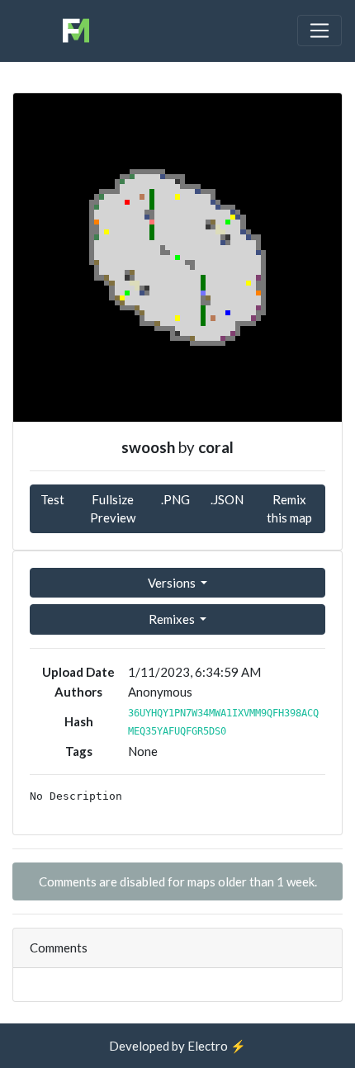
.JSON (227, 499)
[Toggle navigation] (319, 30)
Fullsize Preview (112, 509)
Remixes (173, 619)
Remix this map (289, 509)
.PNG (175, 499)
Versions (173, 582)
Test (52, 499)
